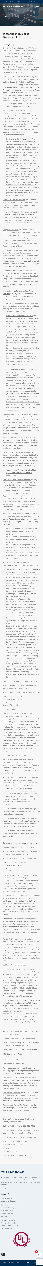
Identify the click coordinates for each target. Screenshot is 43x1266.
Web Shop (31, 2)
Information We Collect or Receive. (20, 185)
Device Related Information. (14, 200)
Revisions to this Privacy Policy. (18, 139)
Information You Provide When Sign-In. (18, 250)
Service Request (14, 2)
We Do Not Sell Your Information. (19, 375)
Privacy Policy (27, 1263)
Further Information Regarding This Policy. (23, 669)
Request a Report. (10, 1078)
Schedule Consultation (23, 2)
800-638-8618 (6, 1198)
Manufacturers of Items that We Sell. (17, 437)
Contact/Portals (6, 1229)
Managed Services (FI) (8, 1220)
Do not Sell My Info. (11, 939)
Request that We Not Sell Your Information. (20, 1105)
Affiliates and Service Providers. (15, 414)
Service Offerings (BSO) (9, 1226)
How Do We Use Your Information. (19, 316)
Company (4, 1205)
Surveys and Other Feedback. (14, 303)
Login (35, 2)
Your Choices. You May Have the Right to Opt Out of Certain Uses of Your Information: (22, 473)
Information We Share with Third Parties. (22, 402)
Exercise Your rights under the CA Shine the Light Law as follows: (20, 1033)
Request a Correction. (12, 1093)
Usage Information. (10, 230)
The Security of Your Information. (19, 570)
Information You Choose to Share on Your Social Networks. (19, 272)
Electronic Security (7, 1208)
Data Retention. (12, 599)
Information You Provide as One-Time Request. (18, 293)
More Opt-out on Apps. (12, 514)
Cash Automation (7, 1214)
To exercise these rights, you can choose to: (20, 843)
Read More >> (6, 1189)
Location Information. (11, 212)
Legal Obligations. (10, 452)
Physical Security (7, 1211)
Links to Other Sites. (14, 626)
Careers (8, 2)
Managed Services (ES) (9, 1223)
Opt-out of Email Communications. (17, 480)
